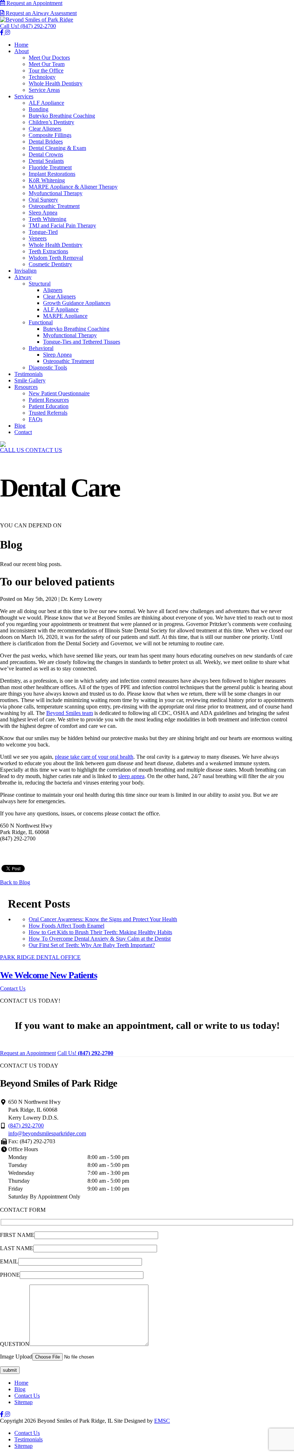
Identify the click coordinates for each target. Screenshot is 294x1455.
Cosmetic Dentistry (50, 264)
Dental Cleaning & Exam (57, 148)
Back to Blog (15, 882)
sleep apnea (131, 776)
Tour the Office (46, 70)
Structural (40, 284)
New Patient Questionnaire (59, 393)
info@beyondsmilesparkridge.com (47, 1133)
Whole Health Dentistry (55, 83)
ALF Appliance (46, 103)
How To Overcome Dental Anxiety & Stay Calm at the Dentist (100, 939)
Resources (26, 387)
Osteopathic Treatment (54, 206)
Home (21, 45)
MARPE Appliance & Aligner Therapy (73, 187)
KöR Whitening (47, 180)
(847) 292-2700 (26, 1125)
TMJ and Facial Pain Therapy (62, 225)
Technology (42, 77)
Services (23, 96)
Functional (41, 322)
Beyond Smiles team (69, 713)
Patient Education (48, 406)
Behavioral (41, 348)
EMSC (162, 1421)
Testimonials (28, 374)
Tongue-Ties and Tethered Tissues (81, 342)
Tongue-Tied (43, 232)
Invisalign (25, 271)
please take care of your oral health (94, 757)
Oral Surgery (43, 200)
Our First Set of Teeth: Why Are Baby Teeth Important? (92, 945)
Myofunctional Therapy (55, 193)
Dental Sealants (46, 161)
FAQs (35, 419)
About (21, 51)
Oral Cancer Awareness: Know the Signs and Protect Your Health (103, 919)
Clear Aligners (45, 129)
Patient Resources (49, 400)
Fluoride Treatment (50, 167)
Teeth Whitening (47, 219)
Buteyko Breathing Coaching (62, 116)
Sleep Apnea (43, 212)
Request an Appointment (33, 3)
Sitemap (23, 1402)
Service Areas (44, 90)
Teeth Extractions (48, 251)
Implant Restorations (52, 174)
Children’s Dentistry (51, 122)
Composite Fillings (50, 135)
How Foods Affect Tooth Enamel (66, 926)
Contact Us (27, 1396)
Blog (19, 426)
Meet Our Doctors (49, 58)
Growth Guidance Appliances (76, 303)
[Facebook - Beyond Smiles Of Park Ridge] (2, 1414)
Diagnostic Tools (48, 367)
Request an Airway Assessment (40, 13)
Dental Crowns (46, 154)
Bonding (38, 109)
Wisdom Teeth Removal (56, 258)
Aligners (52, 290)
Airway (23, 277)
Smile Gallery (30, 380)
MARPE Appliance (65, 316)
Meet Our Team (47, 64)
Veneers (38, 238)
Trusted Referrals (48, 413)
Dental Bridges (46, 141)
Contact (23, 432)
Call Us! (28, 26)
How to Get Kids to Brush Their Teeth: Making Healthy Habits (100, 932)
